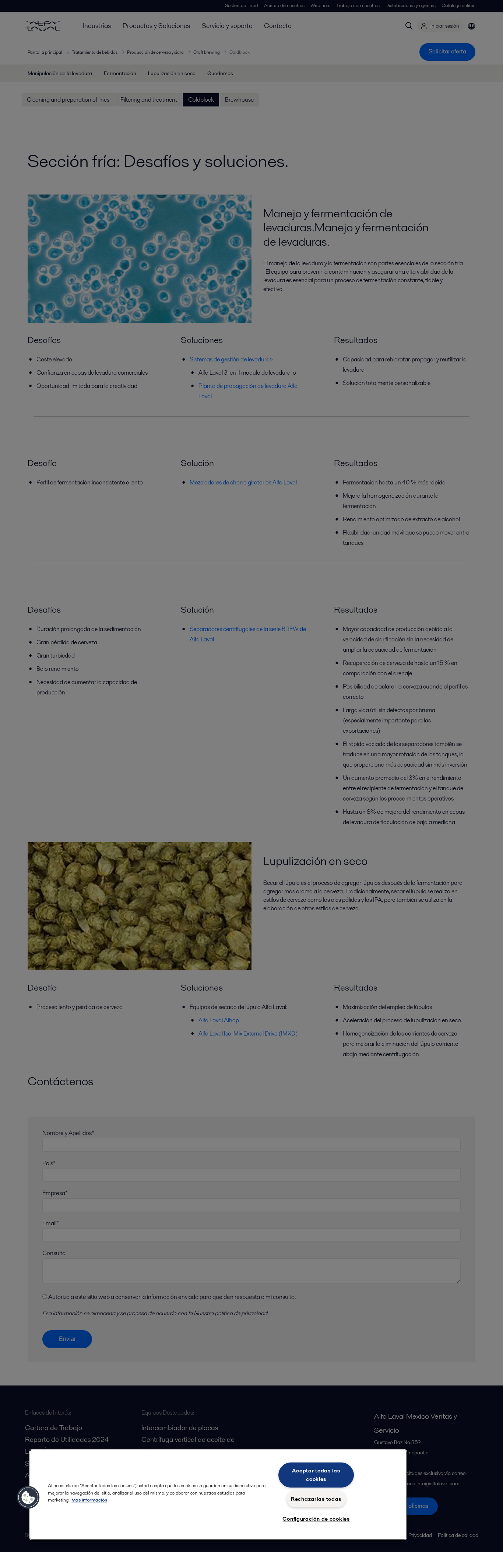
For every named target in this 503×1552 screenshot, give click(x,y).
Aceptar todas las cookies (316, 1475)
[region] (218, 1494)
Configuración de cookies (315, 1519)
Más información (89, 1500)
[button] (28, 1497)
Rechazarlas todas (316, 1499)
